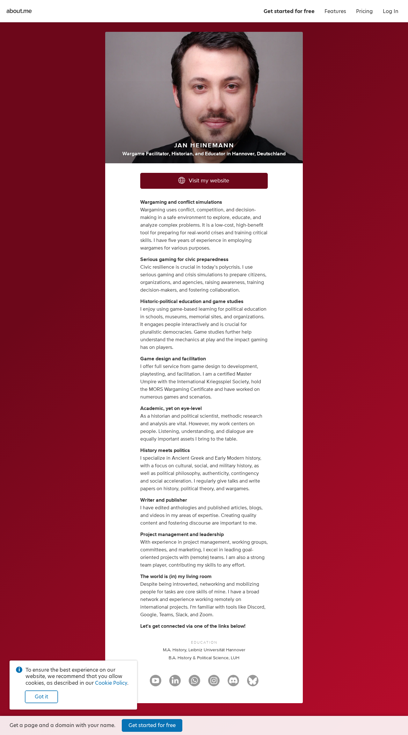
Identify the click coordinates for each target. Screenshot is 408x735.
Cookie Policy (111, 683)
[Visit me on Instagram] (214, 683)
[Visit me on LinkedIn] (175, 683)
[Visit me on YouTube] (155, 683)
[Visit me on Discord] (233, 683)
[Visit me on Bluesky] (253, 683)
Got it (41, 696)
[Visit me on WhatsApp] (194, 683)
